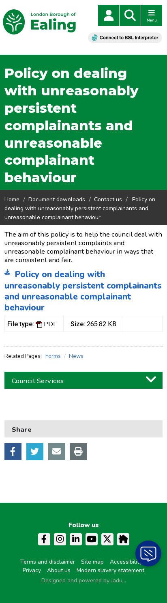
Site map (92, 562)
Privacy (32, 570)
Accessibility (126, 562)
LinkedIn (76, 539)
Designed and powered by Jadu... (83, 580)
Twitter (34, 451)
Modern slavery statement (110, 570)
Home (11, 199)
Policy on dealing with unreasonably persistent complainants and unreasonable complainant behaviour (83, 291)
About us (59, 570)
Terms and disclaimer (47, 562)
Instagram (60, 539)
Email (56, 451)
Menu (152, 20)
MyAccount (108, 15)
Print (78, 451)
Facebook (12, 451)
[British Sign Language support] (125, 37)
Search (130, 15)
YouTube (92, 539)
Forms (53, 356)
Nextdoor (123, 539)
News (76, 356)
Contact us (108, 199)
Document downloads (56, 199)
